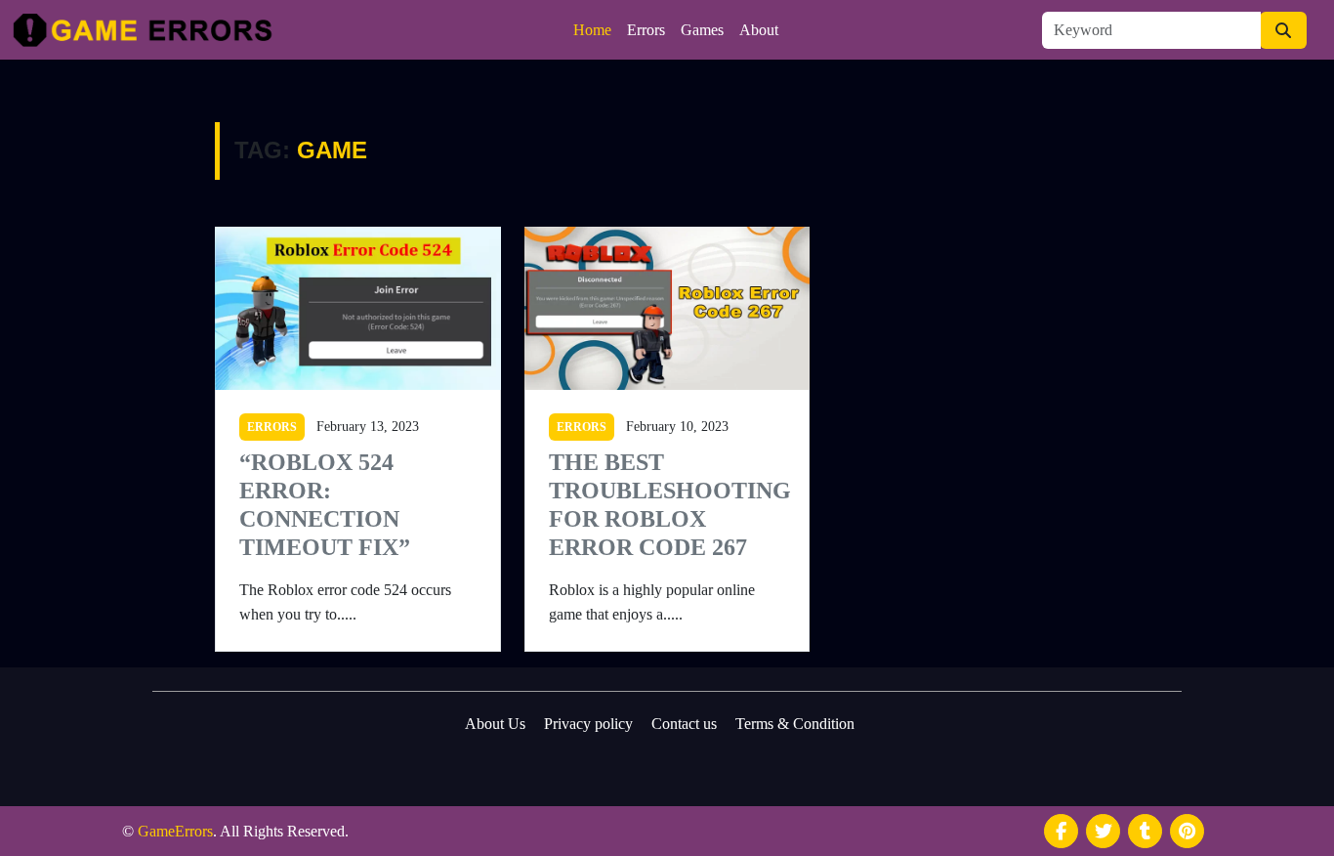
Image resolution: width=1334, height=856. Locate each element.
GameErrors (175, 831)
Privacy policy (588, 723)
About (758, 29)
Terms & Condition (795, 723)
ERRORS (272, 427)
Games (702, 29)
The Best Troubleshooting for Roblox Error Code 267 (667, 504)
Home (592, 29)
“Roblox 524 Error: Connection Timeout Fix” (324, 504)
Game (332, 150)
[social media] (1061, 831)
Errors (646, 29)
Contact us (684, 723)
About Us (495, 723)
